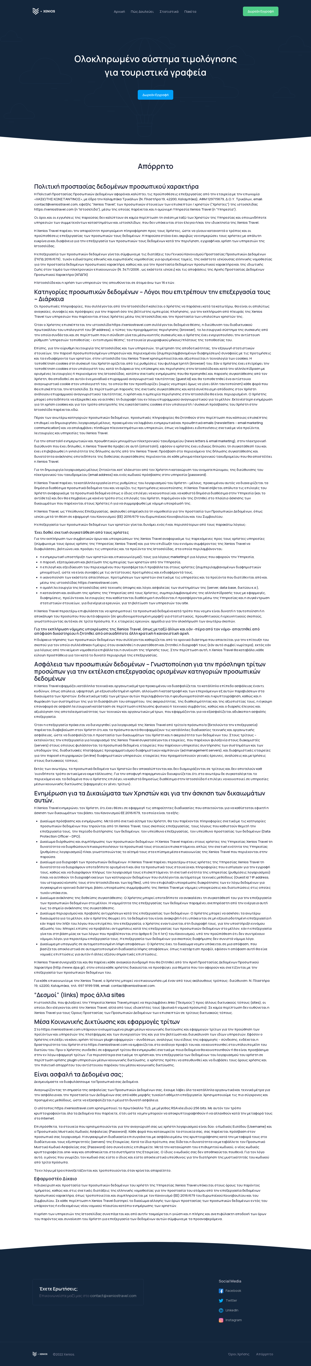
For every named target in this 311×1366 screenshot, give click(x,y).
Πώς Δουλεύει (142, 11)
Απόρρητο (264, 1354)
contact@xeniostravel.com (113, 1295)
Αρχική (119, 11)
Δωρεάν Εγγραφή (261, 11)
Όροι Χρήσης (239, 1354)
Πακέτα (190, 11)
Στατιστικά (169, 11)
